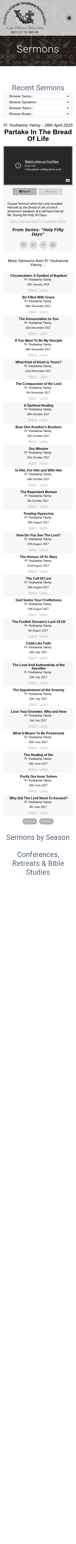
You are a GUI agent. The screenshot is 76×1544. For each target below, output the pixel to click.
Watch (26, 191)
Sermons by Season (38, 837)
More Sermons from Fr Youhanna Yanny (38, 221)
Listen (52, 191)
